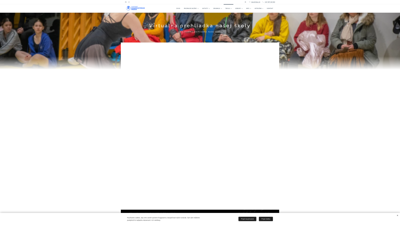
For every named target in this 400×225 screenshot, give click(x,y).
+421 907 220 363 (270, 2)
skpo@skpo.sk (255, 2)
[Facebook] (125, 2)
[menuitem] (178, 8)
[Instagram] (129, 2)
